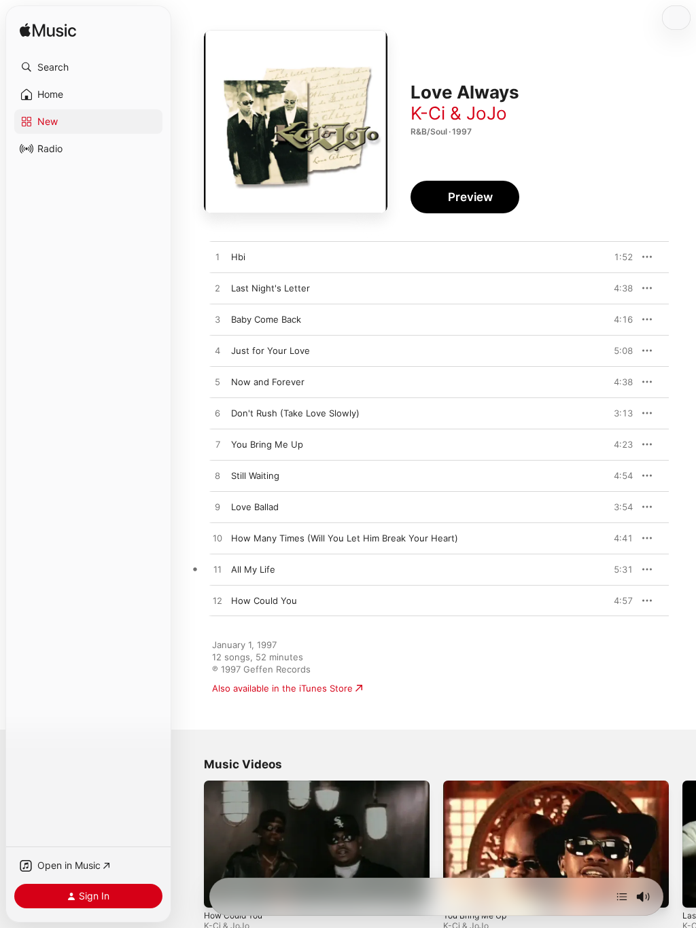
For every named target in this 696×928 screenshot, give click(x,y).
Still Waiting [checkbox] (255, 475)
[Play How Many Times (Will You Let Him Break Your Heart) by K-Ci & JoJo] (217, 539)
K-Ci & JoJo (459, 113)
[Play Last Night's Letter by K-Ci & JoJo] (217, 289)
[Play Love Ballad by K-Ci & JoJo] (217, 507)
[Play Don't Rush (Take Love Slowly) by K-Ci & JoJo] (217, 414)
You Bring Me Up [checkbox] (267, 444)
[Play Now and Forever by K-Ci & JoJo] (217, 382)
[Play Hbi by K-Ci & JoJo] (217, 257)
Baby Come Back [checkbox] (266, 319)
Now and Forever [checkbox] (267, 381)
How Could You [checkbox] (264, 600)
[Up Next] (622, 896)
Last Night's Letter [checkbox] (270, 288)
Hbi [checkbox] (238, 256)
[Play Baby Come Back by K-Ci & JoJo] (217, 320)
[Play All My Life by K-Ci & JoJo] (217, 570)
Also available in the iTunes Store (282, 688)
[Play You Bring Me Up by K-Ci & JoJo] (217, 445)
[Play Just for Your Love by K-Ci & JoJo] (217, 351)
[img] (48, 31)
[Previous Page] (190, 844)
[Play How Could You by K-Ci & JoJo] (217, 601)
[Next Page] (682, 844)
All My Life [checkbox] (253, 569)
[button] (88, 67)
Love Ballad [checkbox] (255, 506)
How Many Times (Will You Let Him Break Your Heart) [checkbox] (344, 538)
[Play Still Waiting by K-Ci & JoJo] (217, 476)
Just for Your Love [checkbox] (270, 350)
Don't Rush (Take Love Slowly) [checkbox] (295, 413)
